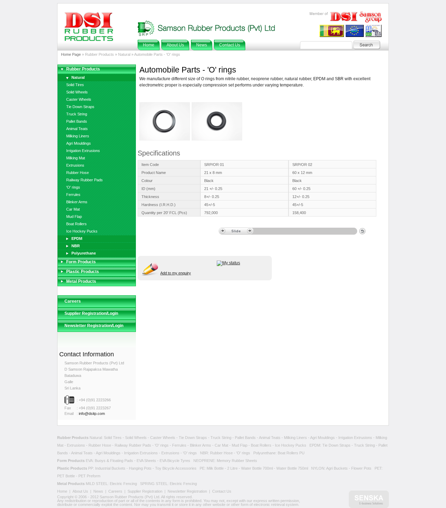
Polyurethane (83, 253)
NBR (75, 246)
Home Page (71, 54)
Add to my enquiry (175, 273)
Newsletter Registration (187, 491)
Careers (72, 301)
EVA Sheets (146, 460)
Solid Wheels (77, 92)
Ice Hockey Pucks (82, 231)
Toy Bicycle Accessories (176, 468)
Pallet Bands (76, 121)
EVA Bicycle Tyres (175, 460)
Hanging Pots (140, 468)
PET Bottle (66, 476)
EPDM (76, 238)
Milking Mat (75, 158)
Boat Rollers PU (291, 453)
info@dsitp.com (92, 413)
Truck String (76, 114)
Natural (78, 77)
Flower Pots (361, 468)
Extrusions (75, 165)
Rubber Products (83, 69)
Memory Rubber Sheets (237, 460)
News (98, 491)
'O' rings (73, 187)
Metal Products (81, 281)
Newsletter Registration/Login (93, 325)
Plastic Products (82, 271)
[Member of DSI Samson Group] (345, 21)
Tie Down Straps (80, 107)
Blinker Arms (76, 202)
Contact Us (221, 491)
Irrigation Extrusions (83, 151)
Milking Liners (77, 136)
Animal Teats (77, 129)
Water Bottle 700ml (257, 468)
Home (62, 491)
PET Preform (89, 476)
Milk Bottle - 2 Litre (222, 468)
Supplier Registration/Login (91, 313)
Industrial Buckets (110, 468)
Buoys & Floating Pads (114, 460)
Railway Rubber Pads (84, 180)
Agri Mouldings (78, 143)
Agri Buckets (337, 468)
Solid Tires (75, 85)
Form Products (81, 261)
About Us (80, 491)
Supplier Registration (145, 491)
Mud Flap (74, 216)
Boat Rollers (76, 224)
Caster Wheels (78, 99)
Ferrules (73, 194)
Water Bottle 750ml (292, 468)
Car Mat (73, 209)
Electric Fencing (123, 484)
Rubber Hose (77, 172)
